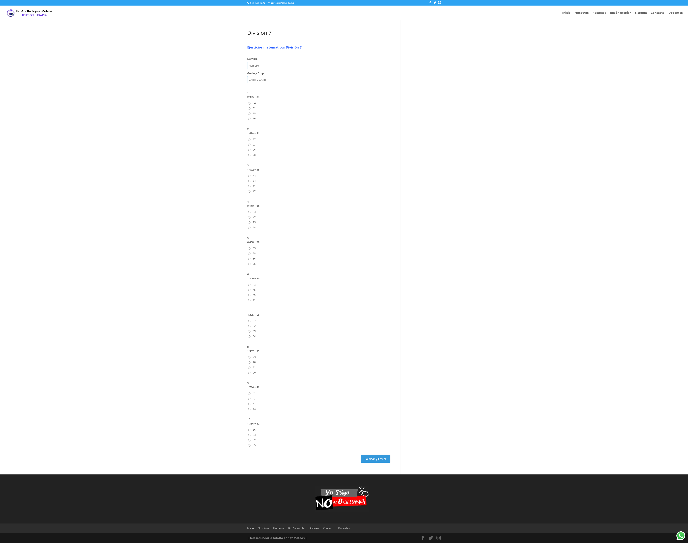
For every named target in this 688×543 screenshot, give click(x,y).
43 (254, 398)
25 (254, 222)
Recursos (599, 13)
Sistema (641, 13)
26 (254, 149)
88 (254, 253)
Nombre (252, 58)
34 (254, 103)
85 (254, 263)
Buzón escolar (620, 13)
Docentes (675, 13)
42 (254, 191)
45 (254, 289)
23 (254, 144)
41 (254, 186)
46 (254, 294)
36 (254, 118)
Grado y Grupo (256, 73)
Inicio (566, 13)
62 (254, 326)
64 (254, 336)
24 (254, 227)
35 (254, 113)
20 (254, 372)
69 (254, 331)
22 (254, 217)
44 (254, 175)
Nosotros (582, 13)
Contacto (658, 13)
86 (254, 258)
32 (254, 108)
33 (254, 435)
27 (254, 139)
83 (254, 248)
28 (254, 154)
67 (254, 321)
